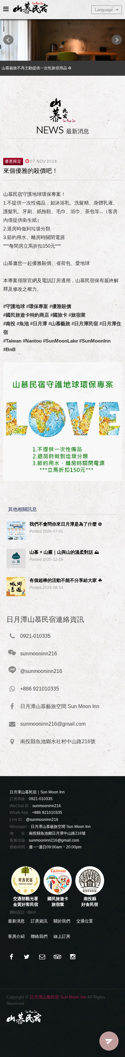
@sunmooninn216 (42, 819)
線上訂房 (62, 936)
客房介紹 (16, 936)
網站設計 (17, 912)
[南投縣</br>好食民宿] (89, 893)
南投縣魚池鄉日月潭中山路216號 (57, 833)
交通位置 (84, 921)
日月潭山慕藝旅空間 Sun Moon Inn (61, 826)
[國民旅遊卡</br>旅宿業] (57, 893)
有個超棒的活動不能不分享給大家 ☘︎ (65, 580)
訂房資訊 (39, 921)
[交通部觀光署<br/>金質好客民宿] (25, 893)
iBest (31, 912)
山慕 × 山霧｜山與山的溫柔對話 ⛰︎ (64, 552)
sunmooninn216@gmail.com (54, 840)
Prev (8, 40)
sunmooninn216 (46, 806)
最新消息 (16, 921)
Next (117, 40)
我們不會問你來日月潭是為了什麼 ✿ (65, 524)
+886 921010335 (47, 812)
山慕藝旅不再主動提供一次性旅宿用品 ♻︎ (36, 68)
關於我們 (62, 921)
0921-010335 (41, 799)
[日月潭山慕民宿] (26, 957)
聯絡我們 (39, 936)
